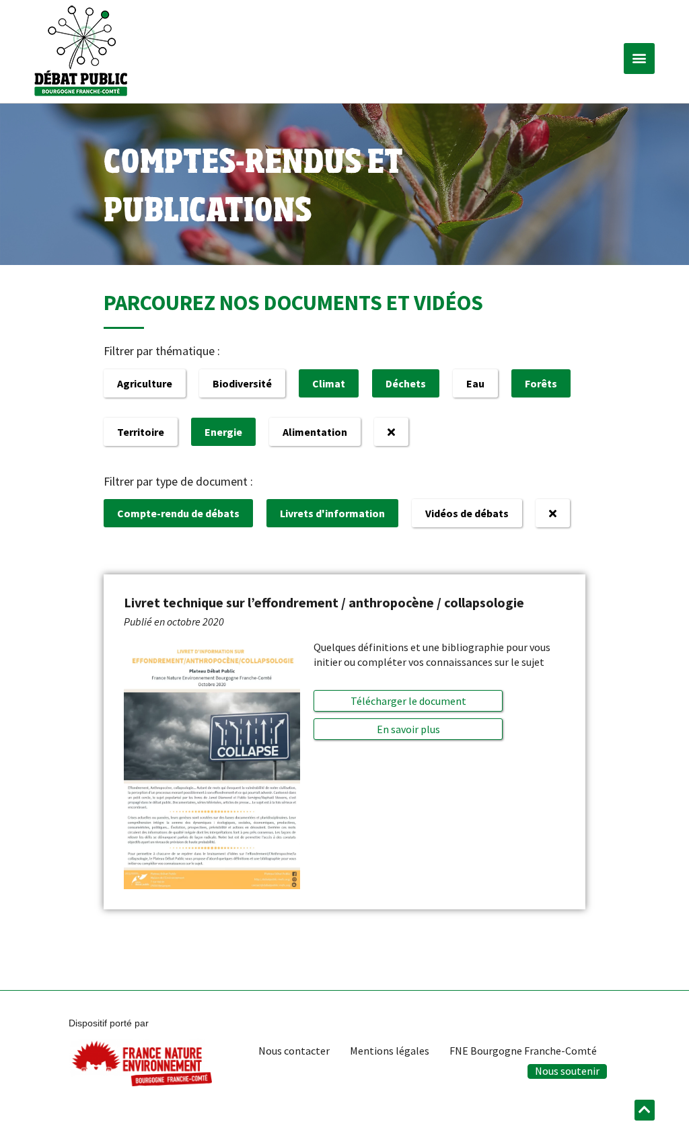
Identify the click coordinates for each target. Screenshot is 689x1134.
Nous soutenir (567, 1071)
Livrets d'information (332, 513)
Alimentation (315, 432)
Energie (223, 432)
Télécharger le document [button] (408, 701)
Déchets (406, 383)
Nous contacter (294, 1050)
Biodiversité (242, 383)
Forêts (541, 383)
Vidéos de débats (467, 513)
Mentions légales (389, 1050)
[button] (639, 58)
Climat (328, 383)
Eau (475, 383)
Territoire (140, 432)
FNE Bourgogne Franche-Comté (523, 1050)
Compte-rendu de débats (178, 513)
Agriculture (144, 383)
